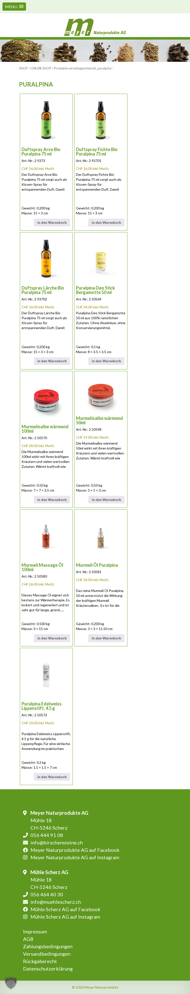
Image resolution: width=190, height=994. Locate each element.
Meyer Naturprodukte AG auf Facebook (74, 850)
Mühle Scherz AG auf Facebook (65, 909)
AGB (28, 939)
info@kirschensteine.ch (56, 842)
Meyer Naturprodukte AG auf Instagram (74, 857)
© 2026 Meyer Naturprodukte (95, 987)
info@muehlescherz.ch (55, 902)
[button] (14, 6)
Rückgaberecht (40, 961)
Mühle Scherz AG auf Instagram (65, 917)
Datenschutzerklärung (48, 968)
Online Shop (41, 68)
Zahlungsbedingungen (47, 946)
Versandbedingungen (47, 954)
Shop (23, 68)
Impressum (35, 931)
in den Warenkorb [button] (52, 222)
